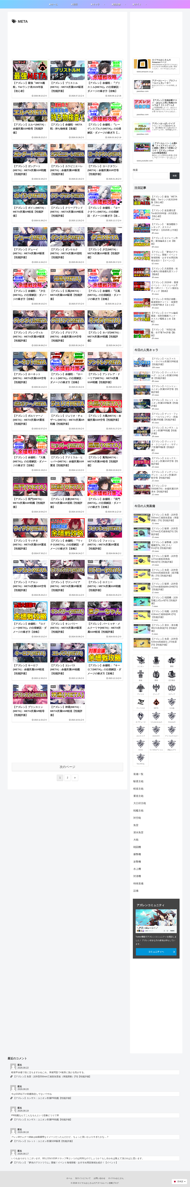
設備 (135, 890)
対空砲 (137, 817)
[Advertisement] (67, 40)
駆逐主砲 (138, 781)
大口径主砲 (139, 803)
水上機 (137, 869)
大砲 (135, 839)
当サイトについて (83, 1178)
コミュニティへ (156, 951)
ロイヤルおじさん (116, 1178)
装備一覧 (138, 774)
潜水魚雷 (138, 832)
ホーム (69, 1178)
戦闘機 (137, 847)
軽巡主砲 (138, 788)
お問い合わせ (99, 1178)
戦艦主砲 (138, 810)
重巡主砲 (138, 796)
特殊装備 (138, 883)
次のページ (67, 767)
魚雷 (135, 825)
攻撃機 (137, 861)
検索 (135, 170)
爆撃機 (137, 854)
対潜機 (137, 876)
